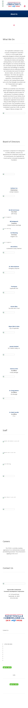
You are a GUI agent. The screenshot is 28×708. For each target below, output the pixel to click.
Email (14, 449)
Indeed (19, 553)
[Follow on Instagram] (20, 639)
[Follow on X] (17, 639)
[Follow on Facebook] (14, 639)
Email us (14, 600)
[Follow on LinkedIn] (8, 639)
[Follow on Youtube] (11, 639)
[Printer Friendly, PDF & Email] (7, 668)
